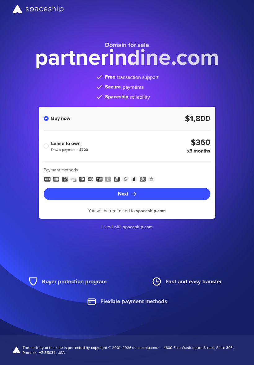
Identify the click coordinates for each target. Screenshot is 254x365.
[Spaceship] (38, 9)
